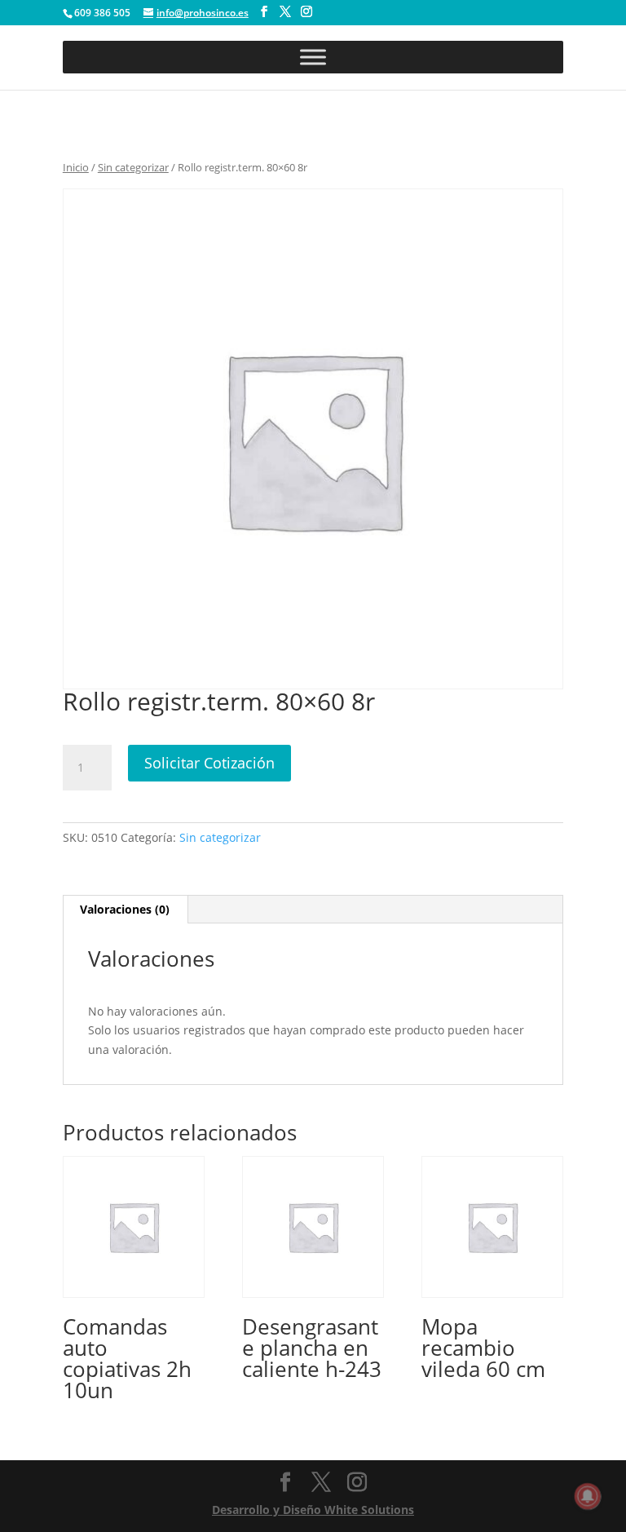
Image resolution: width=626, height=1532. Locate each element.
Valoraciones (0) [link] (125, 909)
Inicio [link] (76, 167)
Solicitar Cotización (209, 763)
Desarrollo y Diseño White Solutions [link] (313, 1509)
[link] (134, 1283)
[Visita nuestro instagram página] (306, 12)
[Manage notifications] (588, 1496)
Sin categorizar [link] (133, 167)
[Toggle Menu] (313, 56)
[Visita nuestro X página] (285, 12)
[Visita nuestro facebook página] (264, 12)
